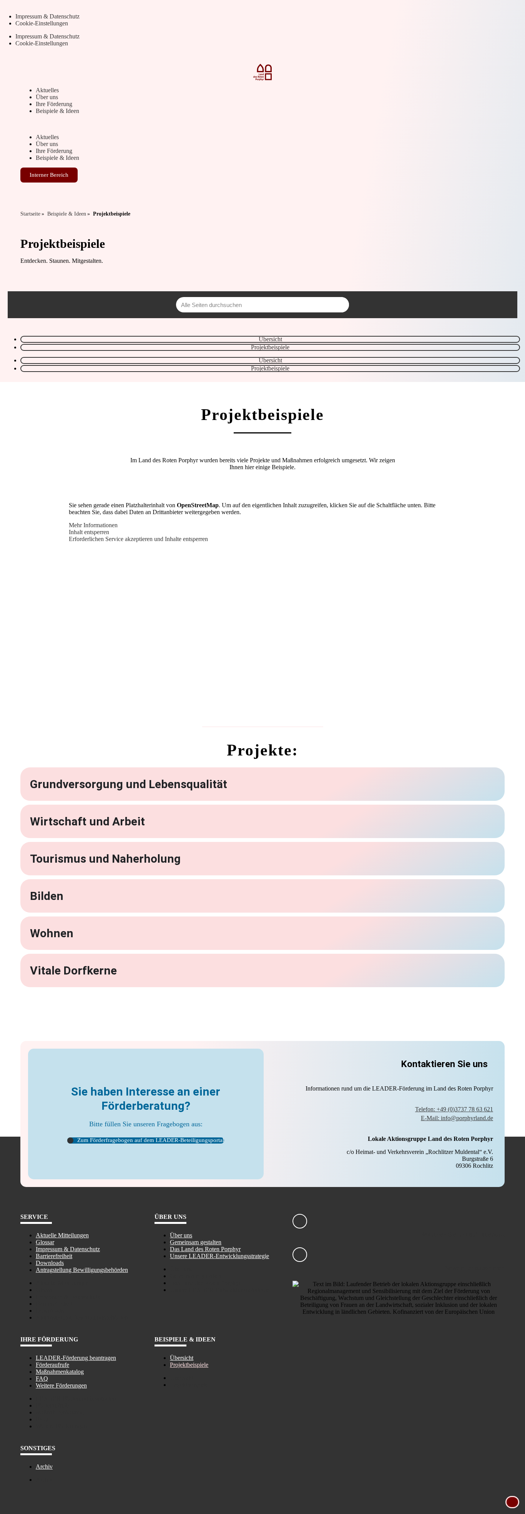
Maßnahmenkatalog (60, 1371)
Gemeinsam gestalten (195, 1242)
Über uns (47, 97)
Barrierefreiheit (54, 1256)
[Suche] (341, 304)
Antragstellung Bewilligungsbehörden (82, 1270)
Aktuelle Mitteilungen (62, 1235)
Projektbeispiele (270, 347)
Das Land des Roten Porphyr (205, 1249)
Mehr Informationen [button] (93, 525)
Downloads (50, 1263)
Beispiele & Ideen (57, 111)
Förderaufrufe (52, 1364)
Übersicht (270, 339)
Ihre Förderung (54, 104)
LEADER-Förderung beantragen (76, 1358)
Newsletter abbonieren (475, 1268)
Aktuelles (47, 90)
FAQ (42, 1378)
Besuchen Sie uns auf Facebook (462, 1234)
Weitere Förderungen (61, 1385)
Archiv (44, 1466)
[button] (262, 124)
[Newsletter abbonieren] (299, 1254)
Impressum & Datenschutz (47, 16)
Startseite (30, 214)
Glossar (45, 1242)
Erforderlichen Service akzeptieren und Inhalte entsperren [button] (138, 539)
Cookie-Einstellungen (41, 23)
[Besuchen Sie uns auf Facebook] (299, 1221)
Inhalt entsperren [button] (89, 532)
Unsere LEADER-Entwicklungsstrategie (219, 1256)
